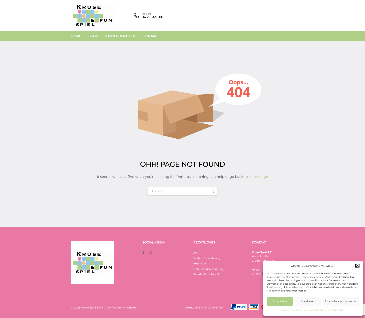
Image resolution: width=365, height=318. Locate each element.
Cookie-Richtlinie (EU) (207, 274)
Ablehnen (308, 301)
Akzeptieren (280, 301)
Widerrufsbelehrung (206, 258)
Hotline (147, 13)
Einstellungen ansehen (341, 301)
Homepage (258, 177)
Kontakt (151, 36)
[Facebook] (143, 253)
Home (76, 36)
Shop (93, 36)
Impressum (337, 309)
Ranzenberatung (120, 36)
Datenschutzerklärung (316, 309)
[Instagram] (150, 252)
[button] (357, 266)
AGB (196, 253)
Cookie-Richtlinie (292, 309)
